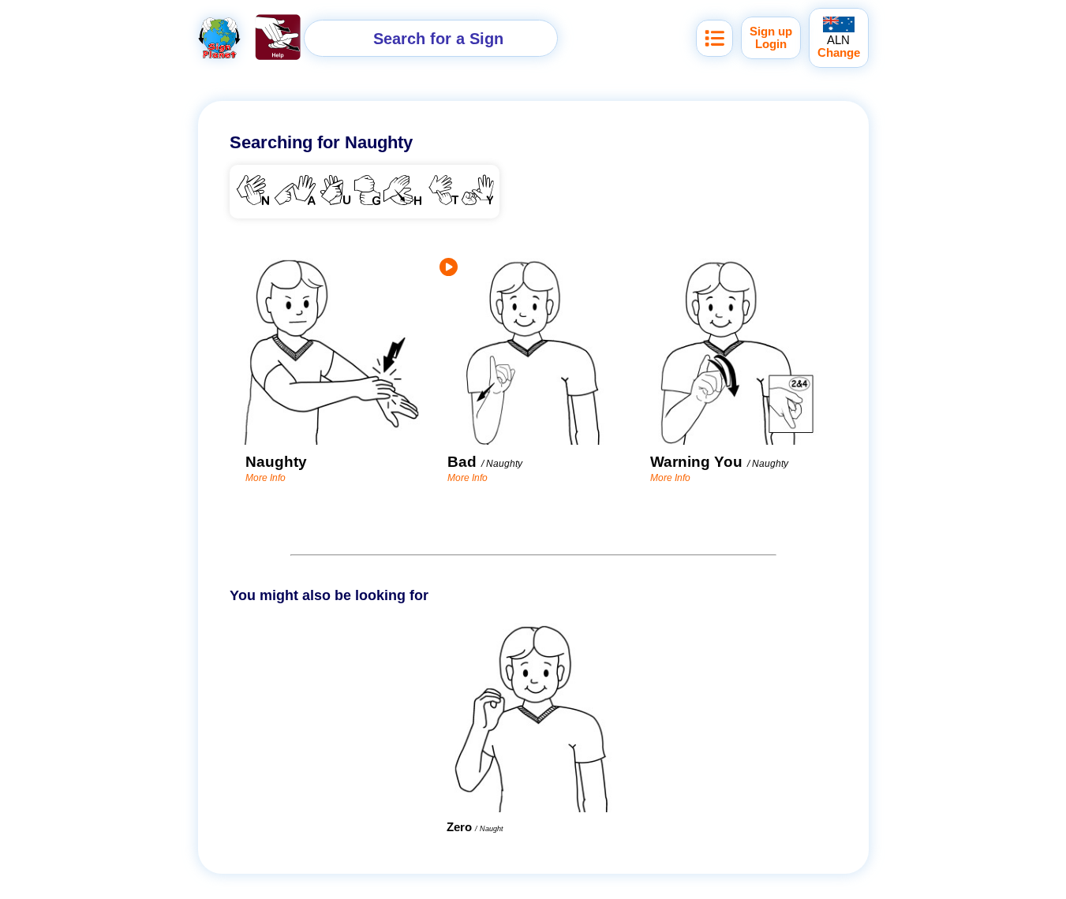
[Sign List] (714, 38)
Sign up (771, 31)
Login (771, 44)
